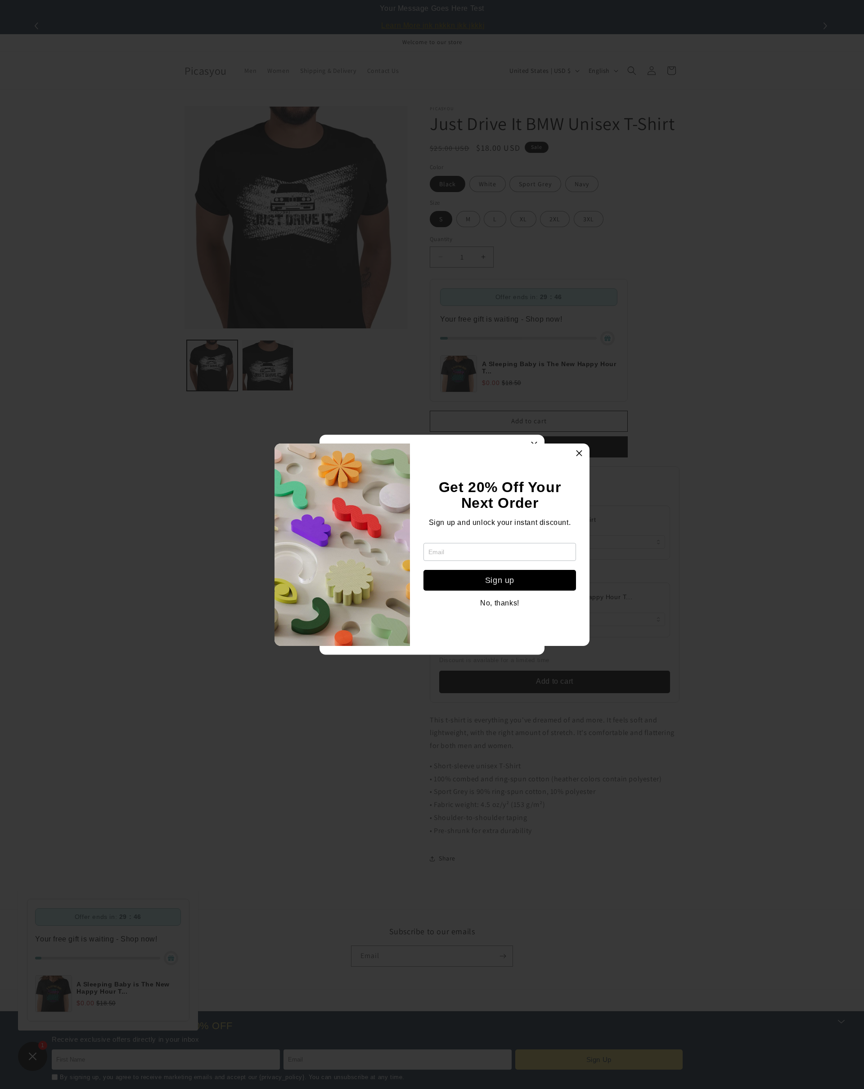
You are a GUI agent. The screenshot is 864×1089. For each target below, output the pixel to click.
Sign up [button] (499, 580)
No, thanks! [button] (499, 603)
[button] (579, 453)
